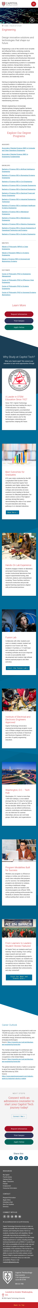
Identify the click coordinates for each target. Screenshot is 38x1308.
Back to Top (19, 1305)
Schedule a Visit (8, 1202)
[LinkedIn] (19, 1216)
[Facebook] (4, 1216)
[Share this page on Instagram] (26, 1158)
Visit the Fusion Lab (17, 668)
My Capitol (6, 1175)
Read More (11, 512)
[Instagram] (15, 1216)
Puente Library (7, 1177)
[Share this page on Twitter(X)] (16, 1158)
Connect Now (18, 1116)
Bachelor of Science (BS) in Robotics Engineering (18, 224)
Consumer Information (10, 1188)
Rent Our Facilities (8, 1204)
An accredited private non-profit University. (16, 1222)
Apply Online (19, 327)
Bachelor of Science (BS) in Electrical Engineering (18, 189)
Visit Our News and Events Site (19, 977)
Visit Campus (19, 321)
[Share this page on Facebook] (11, 1158)
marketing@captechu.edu (11, 1262)
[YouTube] (12, 1216)
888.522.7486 (19, 1284)
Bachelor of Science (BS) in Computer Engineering (19, 185)
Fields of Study (16, 26)
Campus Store (7, 1179)
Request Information (19, 314)
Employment (7, 1186)
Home (6, 26)
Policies (5, 1183)
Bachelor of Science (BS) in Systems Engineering (18, 234)
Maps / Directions (8, 1181)
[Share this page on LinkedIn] (21, 1158)
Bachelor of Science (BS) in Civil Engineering (17, 182)
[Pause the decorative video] (32, 20)
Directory (5, 1206)
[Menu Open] (33, 4)
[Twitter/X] (8, 1216)
